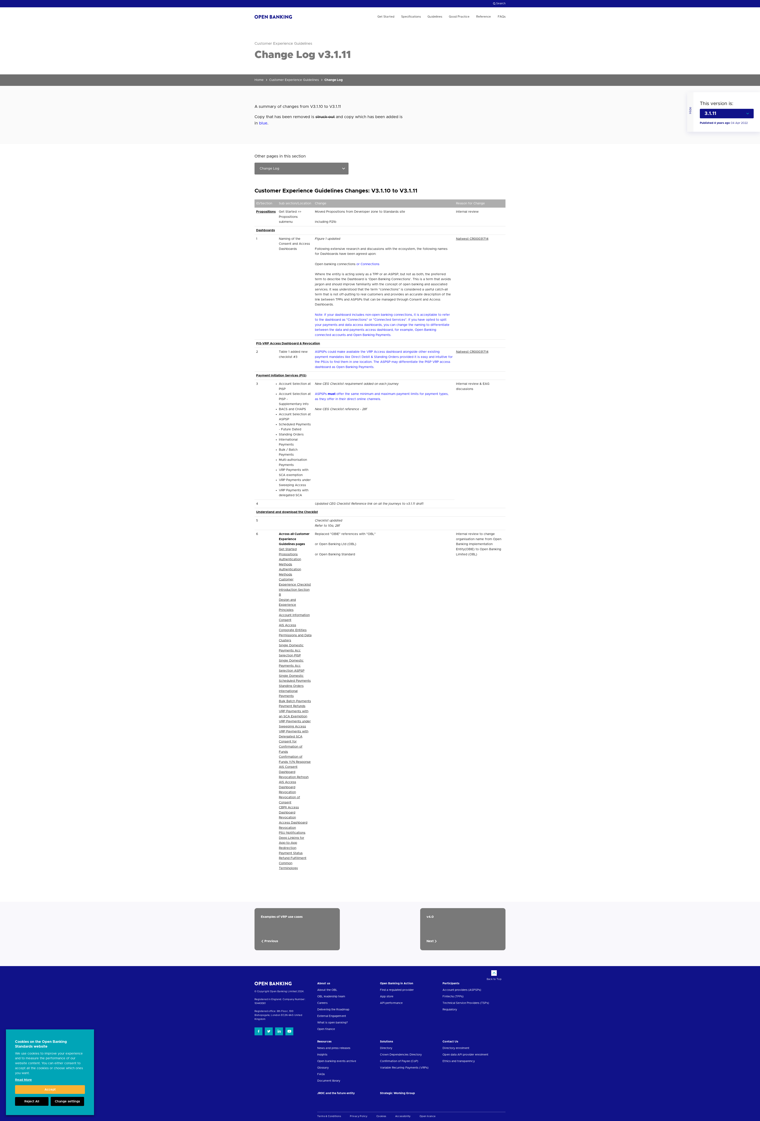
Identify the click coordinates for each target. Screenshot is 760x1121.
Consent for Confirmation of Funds (290, 746)
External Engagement (331, 1016)
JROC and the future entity (336, 1093)
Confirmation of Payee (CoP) (399, 1061)
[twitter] (269, 1031)
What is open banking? (332, 1022)
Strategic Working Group (397, 1093)
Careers (322, 1003)
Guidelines (435, 16)
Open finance (326, 1029)
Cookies (381, 1116)
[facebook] (258, 1031)
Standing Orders (291, 686)
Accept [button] (50, 1089)
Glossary (323, 1067)
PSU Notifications (292, 832)
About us (323, 983)
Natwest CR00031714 (472, 238)
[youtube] (289, 1031)
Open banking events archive (336, 1061)
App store (386, 996)
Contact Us (450, 1041)
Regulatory (450, 1009)
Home (259, 80)
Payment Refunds (292, 706)
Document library (328, 1080)
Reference (483, 16)
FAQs (501, 16)
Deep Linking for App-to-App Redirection (291, 843)
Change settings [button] (67, 1101)
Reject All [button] (31, 1101)
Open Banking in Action (396, 983)
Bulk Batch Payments (295, 701)
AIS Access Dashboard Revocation (287, 787)
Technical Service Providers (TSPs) (466, 1003)
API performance (391, 1003)
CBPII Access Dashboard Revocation (289, 812)
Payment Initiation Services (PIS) (281, 375)
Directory (386, 1048)
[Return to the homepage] (273, 17)
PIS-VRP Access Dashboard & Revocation (288, 343)
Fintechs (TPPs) (453, 996)
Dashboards (265, 230)
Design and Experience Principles (287, 605)
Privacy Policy (359, 1116)
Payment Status (291, 853)
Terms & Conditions (329, 1116)
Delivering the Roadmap (333, 1009)
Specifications (411, 16)
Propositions (266, 211)
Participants (451, 983)
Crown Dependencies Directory (401, 1054)
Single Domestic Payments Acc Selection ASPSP (291, 665)
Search (500, 3)
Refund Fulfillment (292, 858)
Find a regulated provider (397, 990)
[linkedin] (279, 1031)
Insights (322, 1054)
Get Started (385, 16)
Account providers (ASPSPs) (462, 990)
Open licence (428, 1116)
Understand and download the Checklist (287, 512)
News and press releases (333, 1048)
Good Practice (459, 16)
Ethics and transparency (459, 1061)
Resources (324, 1041)
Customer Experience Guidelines (294, 80)
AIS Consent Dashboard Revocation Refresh (294, 772)
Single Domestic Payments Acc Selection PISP (291, 650)
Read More (23, 1079)
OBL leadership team (331, 996)
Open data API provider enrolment (465, 1054)
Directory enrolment (456, 1048)
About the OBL (327, 990)
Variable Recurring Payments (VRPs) (404, 1067)
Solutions (386, 1041)
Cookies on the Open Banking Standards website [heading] (41, 1044)
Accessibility (403, 1116)
